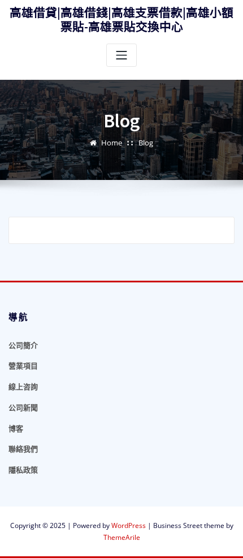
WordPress (128, 525)
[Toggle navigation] (121, 55)
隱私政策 (23, 470)
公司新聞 (23, 407)
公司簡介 (23, 345)
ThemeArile (121, 537)
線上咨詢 (23, 386)
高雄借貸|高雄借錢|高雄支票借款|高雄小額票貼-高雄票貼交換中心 (121, 20)
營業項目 (23, 365)
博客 (15, 428)
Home (111, 143)
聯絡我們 (23, 449)
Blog (145, 143)
